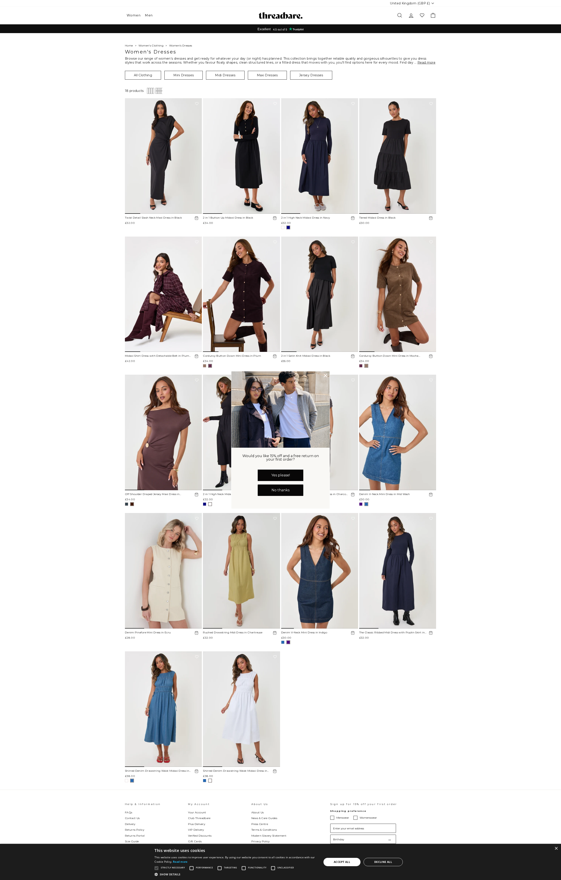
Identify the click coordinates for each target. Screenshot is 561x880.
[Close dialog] (325, 375)
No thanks (280, 490)
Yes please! (280, 475)
